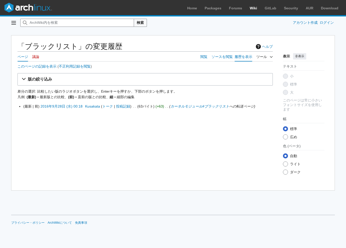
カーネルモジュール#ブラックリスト (199, 106)
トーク (107, 106)
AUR (309, 8)
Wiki (253, 8)
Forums (235, 8)
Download (329, 8)
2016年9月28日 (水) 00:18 (62, 106)
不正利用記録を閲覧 (75, 66)
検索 (140, 22)
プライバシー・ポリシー (28, 222)
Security (291, 8)
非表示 (299, 56)
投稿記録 (123, 106)
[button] (14, 23)
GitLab (270, 8)
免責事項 (81, 222)
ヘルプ (267, 47)
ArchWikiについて (60, 222)
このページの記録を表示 (36, 66)
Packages (213, 8)
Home (192, 8)
